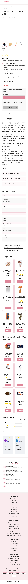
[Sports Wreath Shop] (6, 2)
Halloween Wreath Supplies (14, 535)
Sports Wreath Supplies (14, 522)
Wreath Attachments (14, 513)
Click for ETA (8, 359)
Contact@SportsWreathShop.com (14, 569)
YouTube (23, 573)
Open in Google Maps (14, 570)
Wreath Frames (14, 515)
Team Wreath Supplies (14, 524)
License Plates (14, 506)
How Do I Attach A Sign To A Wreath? (11, 178)
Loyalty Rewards (14, 547)
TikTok (14, 576)
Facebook (5, 573)
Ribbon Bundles (14, 502)
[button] (23, 18)
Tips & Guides (14, 548)
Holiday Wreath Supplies (14, 531)
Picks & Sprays (14, 509)
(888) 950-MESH (14, 567)
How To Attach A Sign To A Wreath (13, 248)
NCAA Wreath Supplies (14, 528)
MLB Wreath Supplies (14, 530)
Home (3, 6)
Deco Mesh (14, 507)
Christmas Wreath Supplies (14, 533)
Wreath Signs (14, 504)
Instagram (11, 573)
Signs (15, 6)
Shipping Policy (14, 543)
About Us (14, 550)
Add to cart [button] (7, 281)
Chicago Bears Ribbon (13, 143)
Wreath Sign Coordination (11, 250)
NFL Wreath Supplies (14, 526)
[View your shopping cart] (20, 2)
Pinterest (17, 573)
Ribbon (14, 500)
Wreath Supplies (9, 6)
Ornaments (14, 511)
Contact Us (14, 541)
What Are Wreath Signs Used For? (11, 173)
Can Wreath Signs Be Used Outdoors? (12, 183)
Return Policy (14, 545)
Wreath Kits (14, 516)
